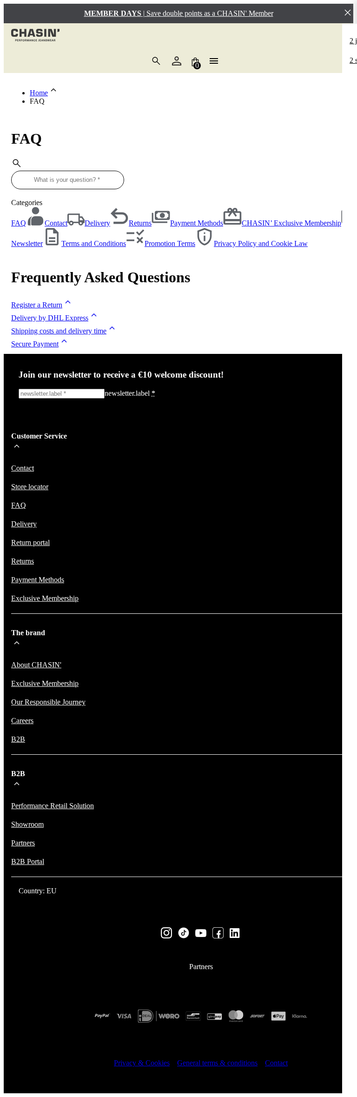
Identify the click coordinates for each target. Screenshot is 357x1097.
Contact (22, 468)
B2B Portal (27, 861)
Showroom (27, 824)
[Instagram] (166, 933)
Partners (23, 843)
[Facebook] (218, 933)
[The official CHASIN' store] (35, 36)
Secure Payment (35, 344)
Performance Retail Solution (52, 806)
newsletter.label (130, 393)
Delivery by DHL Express (49, 318)
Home (39, 93)
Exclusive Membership (45, 598)
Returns (22, 561)
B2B (18, 739)
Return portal (30, 542)
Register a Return (36, 305)
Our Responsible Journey (48, 702)
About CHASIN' (36, 665)
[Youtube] (200, 934)
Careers (22, 721)
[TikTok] (183, 933)
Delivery (24, 524)
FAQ (18, 223)
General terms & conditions (217, 1063)
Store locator (29, 487)
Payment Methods (37, 580)
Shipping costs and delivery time (58, 331)
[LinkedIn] (235, 934)
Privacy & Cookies (142, 1063)
